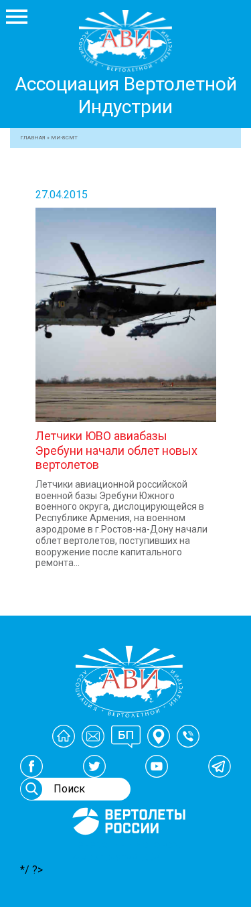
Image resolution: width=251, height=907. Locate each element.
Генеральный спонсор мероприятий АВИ (127, 850)
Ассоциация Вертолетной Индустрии (126, 95)
